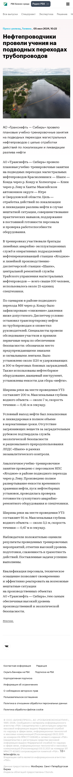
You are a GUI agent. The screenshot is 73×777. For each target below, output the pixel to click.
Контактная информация (17, 665)
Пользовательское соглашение (21, 696)
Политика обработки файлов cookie (23, 709)
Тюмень (27, 28)
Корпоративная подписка (18, 678)
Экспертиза (46, 14)
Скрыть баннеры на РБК (17, 671)
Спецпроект (28, 14)
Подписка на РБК (44, 671)
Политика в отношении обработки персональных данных (35, 703)
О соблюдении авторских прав (21, 690)
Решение (62, 14)
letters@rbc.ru (11, 754)
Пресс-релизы (12, 28)
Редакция (41, 665)
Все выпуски (10, 14)
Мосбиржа (37, 766)
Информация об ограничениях (21, 684)
